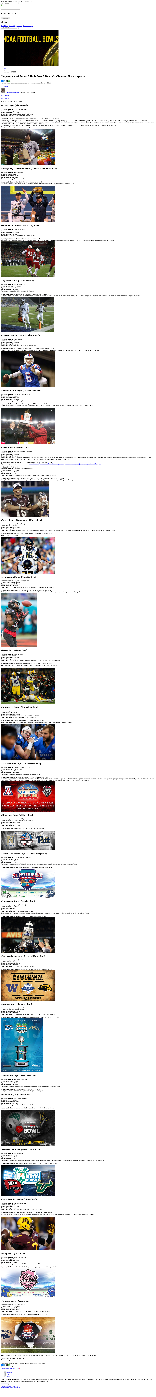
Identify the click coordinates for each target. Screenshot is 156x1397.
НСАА (6, 26)
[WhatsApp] (9, 81)
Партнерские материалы (8, 1387)
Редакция (3, 1386)
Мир (14, 26)
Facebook (9, 1372)
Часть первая (5, 95)
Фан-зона (19, 26)
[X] (7, 81)
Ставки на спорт (28, 26)
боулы (6, 86)
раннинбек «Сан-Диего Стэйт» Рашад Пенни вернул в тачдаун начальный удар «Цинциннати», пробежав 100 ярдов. (65, 464)
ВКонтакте (9, 1374)
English (18, 1387)
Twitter (8, 1376)
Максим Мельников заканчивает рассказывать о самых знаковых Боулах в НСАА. (26, 83)
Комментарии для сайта (10, 1368)
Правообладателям (12, 1386)
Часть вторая (5, 98)
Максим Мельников (12, 92)
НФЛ (2, 26)
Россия (11, 26)
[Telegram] (4, 81)
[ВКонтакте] (2, 81)
